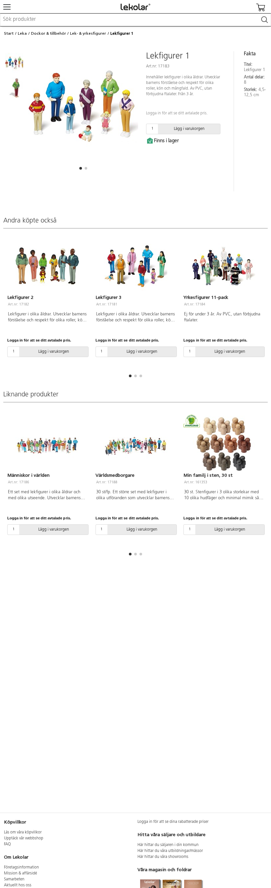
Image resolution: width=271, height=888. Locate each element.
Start (9, 33)
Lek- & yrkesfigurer (88, 33)
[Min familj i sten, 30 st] (223, 444)
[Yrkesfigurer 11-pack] (223, 266)
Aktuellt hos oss (17, 885)
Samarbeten (14, 879)
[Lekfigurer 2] (47, 266)
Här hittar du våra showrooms (162, 857)
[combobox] (135, 19)
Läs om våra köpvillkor (23, 832)
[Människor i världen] (47, 444)
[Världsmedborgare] (136, 444)
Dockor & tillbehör (48, 33)
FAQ (7, 844)
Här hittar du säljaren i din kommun (168, 845)
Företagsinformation (21, 867)
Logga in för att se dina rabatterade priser (173, 822)
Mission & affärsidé (20, 873)
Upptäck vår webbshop (23, 838)
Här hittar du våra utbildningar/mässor (170, 851)
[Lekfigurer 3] (136, 266)
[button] (80, 168)
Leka (22, 33)
